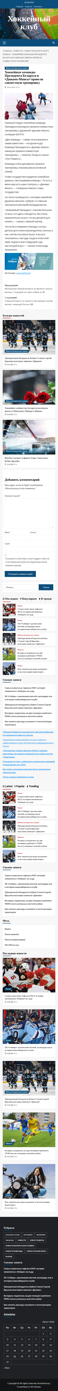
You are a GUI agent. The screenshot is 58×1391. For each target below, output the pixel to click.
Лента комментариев (15, 939)
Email (33, 532)
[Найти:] (22, 587)
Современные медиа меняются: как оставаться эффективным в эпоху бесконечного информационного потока (28, 742)
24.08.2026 (10, 1002)
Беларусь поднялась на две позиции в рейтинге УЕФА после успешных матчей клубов (32, 656)
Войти (8, 929)
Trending (10, 1240)
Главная (19, 6)
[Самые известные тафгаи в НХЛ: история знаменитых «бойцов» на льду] (9, 610)
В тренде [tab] (46, 598)
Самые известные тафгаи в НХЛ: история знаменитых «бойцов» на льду (30, 612)
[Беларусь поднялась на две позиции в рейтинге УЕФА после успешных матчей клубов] (9, 653)
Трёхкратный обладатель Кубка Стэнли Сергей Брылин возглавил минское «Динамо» (28, 359)
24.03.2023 (11, 87)
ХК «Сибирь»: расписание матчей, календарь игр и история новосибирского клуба (32, 626)
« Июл (7, 1368)
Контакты (38, 6)
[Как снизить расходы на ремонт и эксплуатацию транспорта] (9, 668)
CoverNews (22, 1386)
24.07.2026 (10, 365)
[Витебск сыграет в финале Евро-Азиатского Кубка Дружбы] (29, 437)
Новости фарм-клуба (36, 1251)
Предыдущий (28, 289)
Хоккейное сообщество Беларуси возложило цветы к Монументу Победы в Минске (26, 409)
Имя (7, 532)
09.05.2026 (10, 414)
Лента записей (12, 934)
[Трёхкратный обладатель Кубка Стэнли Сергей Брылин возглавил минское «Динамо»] (29, 337)
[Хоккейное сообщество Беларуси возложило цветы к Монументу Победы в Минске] (29, 387)
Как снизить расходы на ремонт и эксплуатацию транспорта (32, 670)
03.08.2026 (10, 1053)
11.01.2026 (10, 464)
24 (7, 1356)
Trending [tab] (33, 786)
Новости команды (14, 1251)
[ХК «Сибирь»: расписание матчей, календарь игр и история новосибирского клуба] (9, 624)
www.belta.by (23, 273)
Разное (20, 606)
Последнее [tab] (11, 598)
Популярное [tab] (29, 598)
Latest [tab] (9, 786)
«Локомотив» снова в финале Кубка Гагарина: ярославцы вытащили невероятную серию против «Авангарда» (28, 753)
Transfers (40, 1235)
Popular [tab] (20, 786)
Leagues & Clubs (12, 1235)
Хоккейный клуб (29, 22)
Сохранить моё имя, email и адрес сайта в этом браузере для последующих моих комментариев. (27, 562)
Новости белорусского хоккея (17, 68)
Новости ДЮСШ (37, 1240)
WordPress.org (12, 945)
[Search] (53, 42)
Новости (28, 6)
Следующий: (29, 301)
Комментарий (13, 496)
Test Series (27, 1235)
